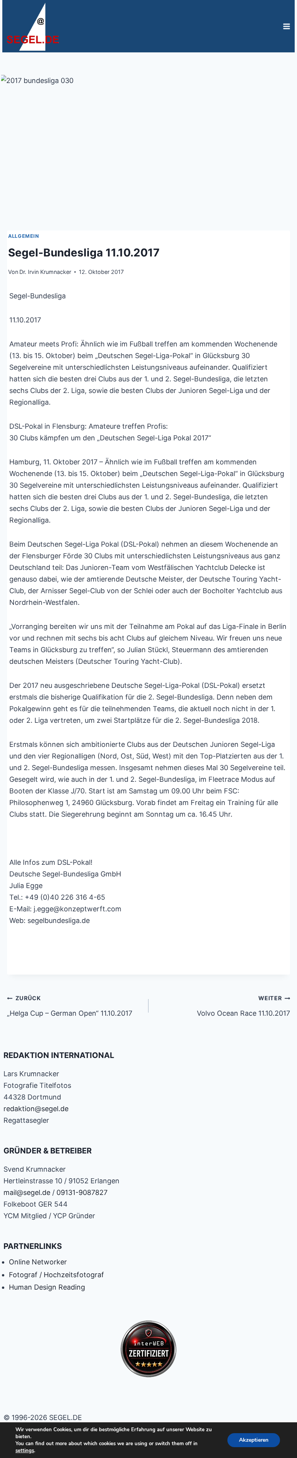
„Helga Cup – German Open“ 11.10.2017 (69, 1006)
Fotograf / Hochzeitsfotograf (56, 1275)
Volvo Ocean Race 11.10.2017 (243, 1006)
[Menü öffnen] (286, 26)
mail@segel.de (26, 1192)
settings (24, 1450)
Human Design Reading (47, 1287)
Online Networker (38, 1262)
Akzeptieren (253, 1440)
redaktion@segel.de (35, 1109)
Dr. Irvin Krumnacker (45, 271)
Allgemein (23, 236)
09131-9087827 (82, 1192)
